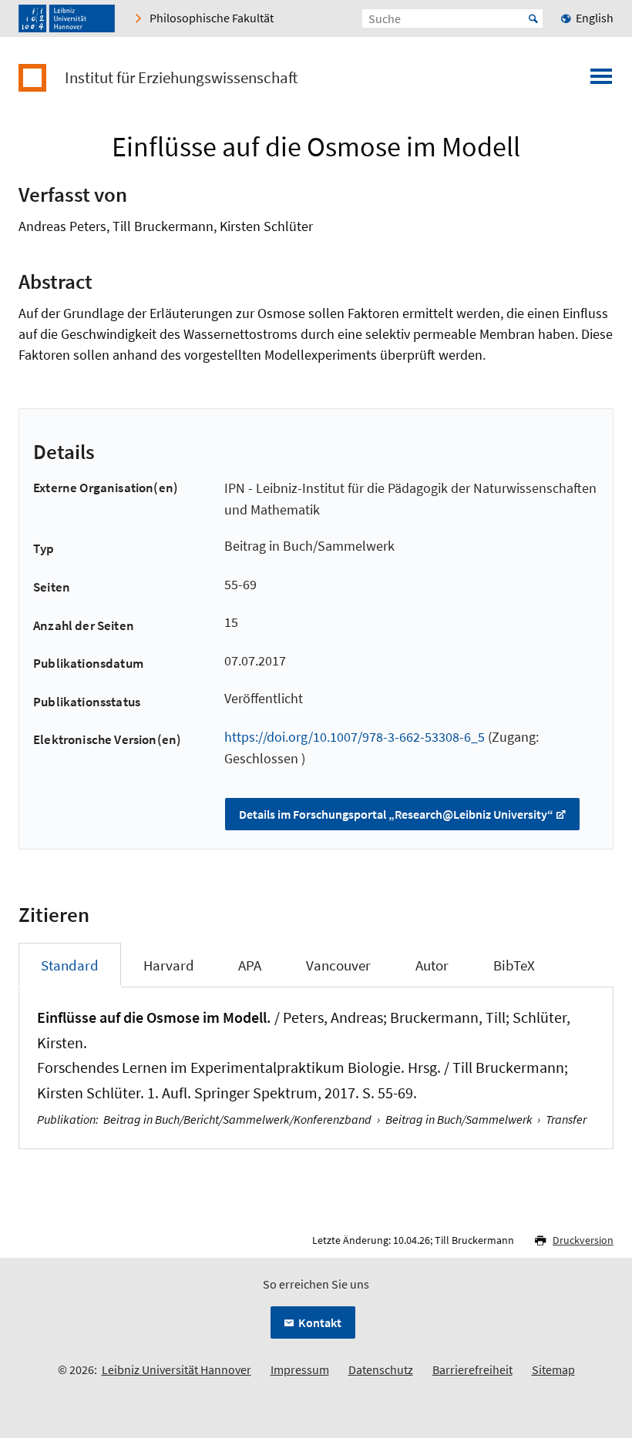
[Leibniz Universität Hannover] (66, 18)
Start (533, 18)
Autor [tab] (432, 965)
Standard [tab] (70, 965)
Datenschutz (380, 1369)
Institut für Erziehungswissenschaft (181, 78)
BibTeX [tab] (514, 965)
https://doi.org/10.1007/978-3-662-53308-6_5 (354, 737)
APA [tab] (249, 965)
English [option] (595, 17)
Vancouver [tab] (338, 965)
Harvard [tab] (168, 965)
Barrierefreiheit (472, 1369)
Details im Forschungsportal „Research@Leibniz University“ (396, 814)
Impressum (300, 1369)
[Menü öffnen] (601, 81)
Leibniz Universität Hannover (176, 1369)
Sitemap (553, 1369)
